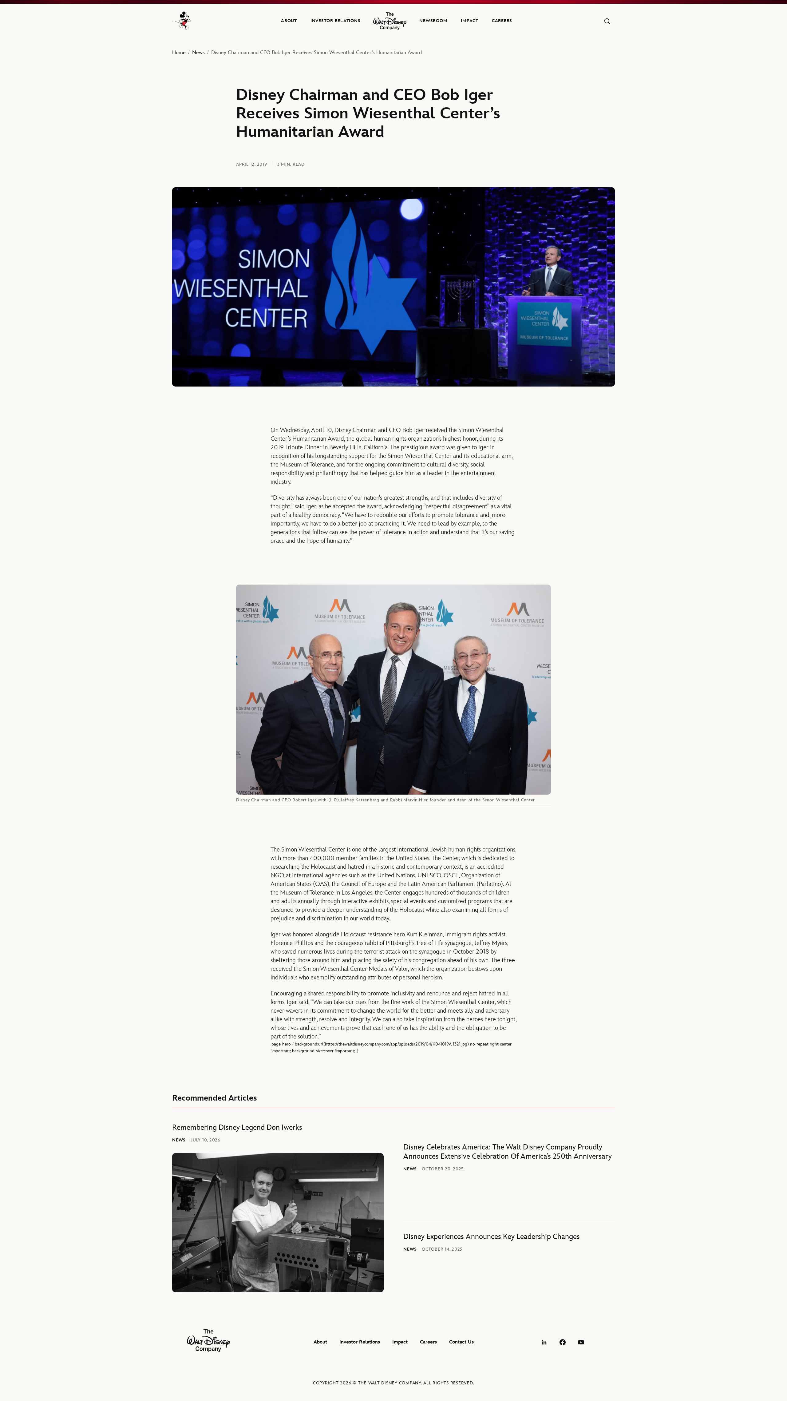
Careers (502, 20)
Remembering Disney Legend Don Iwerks (237, 1127)
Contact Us (461, 1342)
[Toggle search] (607, 21)
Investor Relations (335, 20)
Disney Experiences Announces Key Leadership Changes (491, 1236)
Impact (469, 20)
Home (179, 53)
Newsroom (433, 20)
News (198, 53)
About (289, 20)
